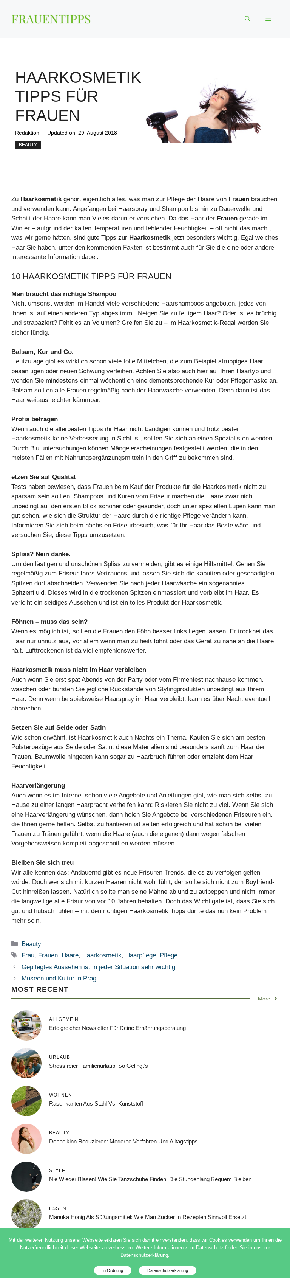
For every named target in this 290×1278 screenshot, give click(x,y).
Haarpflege (140, 955)
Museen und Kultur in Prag (59, 978)
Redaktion (27, 133)
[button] (247, 19)
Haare (70, 955)
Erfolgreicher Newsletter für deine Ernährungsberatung (117, 1028)
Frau (28, 955)
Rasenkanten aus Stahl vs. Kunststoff (96, 1103)
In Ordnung (112, 1270)
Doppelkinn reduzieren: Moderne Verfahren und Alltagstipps (123, 1141)
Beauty (28, 144)
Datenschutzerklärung (167, 1270)
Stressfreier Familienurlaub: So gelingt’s (98, 1065)
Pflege (168, 955)
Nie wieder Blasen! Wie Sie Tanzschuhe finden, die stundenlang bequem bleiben (150, 1179)
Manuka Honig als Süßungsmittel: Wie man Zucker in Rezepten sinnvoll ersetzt (147, 1217)
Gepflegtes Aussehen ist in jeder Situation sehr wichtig (98, 967)
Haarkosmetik (102, 955)
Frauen (48, 955)
